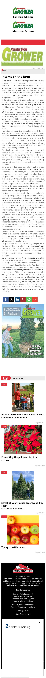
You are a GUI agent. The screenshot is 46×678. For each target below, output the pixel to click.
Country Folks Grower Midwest (23, 607)
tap (41, 42)
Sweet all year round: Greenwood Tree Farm (22, 504)
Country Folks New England (23, 599)
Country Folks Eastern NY (23, 594)
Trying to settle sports (13, 547)
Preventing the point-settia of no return (19, 459)
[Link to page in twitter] (11, 299)
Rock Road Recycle (23, 614)
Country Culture (23, 610)
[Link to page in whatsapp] (29, 299)
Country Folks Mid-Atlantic (23, 601)
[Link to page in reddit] (35, 299)
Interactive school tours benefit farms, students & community (22, 416)
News (5, 70)
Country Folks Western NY (23, 596)
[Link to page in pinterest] (23, 299)
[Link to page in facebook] (5, 299)
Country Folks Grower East (23, 604)
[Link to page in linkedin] (17, 299)
